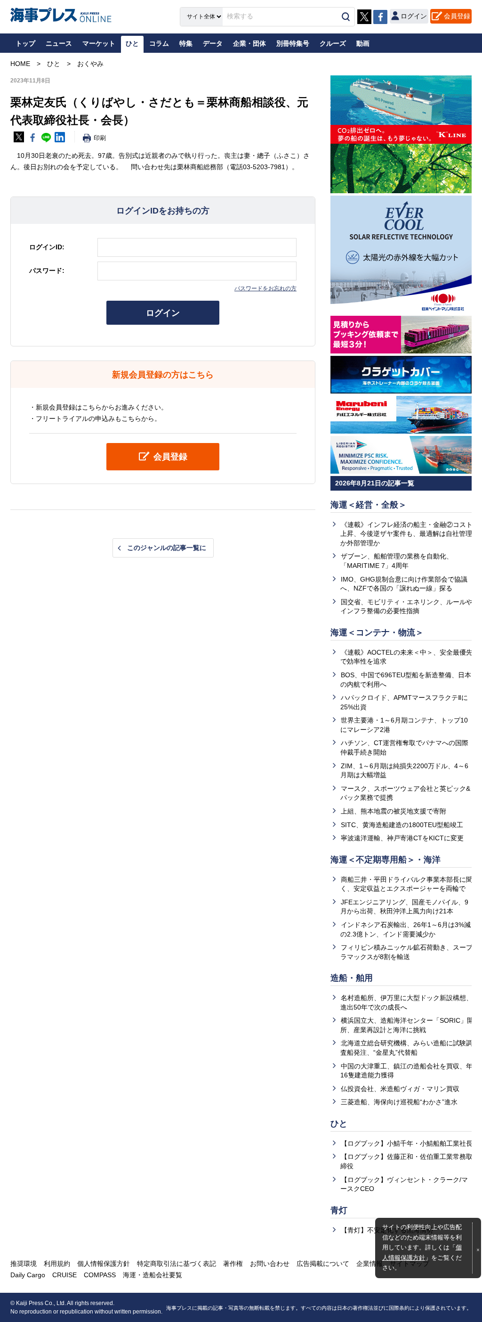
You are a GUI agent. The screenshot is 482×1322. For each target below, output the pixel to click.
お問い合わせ (269, 1263)
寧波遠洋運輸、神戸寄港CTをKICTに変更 (402, 838)
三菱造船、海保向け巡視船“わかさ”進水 (399, 1102)
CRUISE (64, 1275)
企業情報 (369, 1263)
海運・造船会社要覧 (152, 1275)
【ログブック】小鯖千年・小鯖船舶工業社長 (407, 1143)
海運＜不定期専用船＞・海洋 (385, 859)
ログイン (163, 313)
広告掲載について (323, 1263)
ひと (338, 1123)
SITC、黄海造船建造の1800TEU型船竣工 (402, 825)
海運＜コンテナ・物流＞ (377, 632)
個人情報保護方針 (103, 1263)
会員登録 (457, 16)
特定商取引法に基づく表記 (176, 1263)
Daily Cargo (27, 1275)
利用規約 (57, 1263)
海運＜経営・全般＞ (368, 504)
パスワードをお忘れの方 (265, 288)
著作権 (233, 1263)
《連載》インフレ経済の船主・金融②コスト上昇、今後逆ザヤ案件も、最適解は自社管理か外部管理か (406, 534)
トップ (25, 43)
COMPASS (100, 1275)
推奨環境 (23, 1263)
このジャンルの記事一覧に (166, 547)
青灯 (338, 1210)
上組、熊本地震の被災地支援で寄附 (393, 811)
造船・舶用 (351, 978)
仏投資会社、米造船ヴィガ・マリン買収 (400, 1088)
